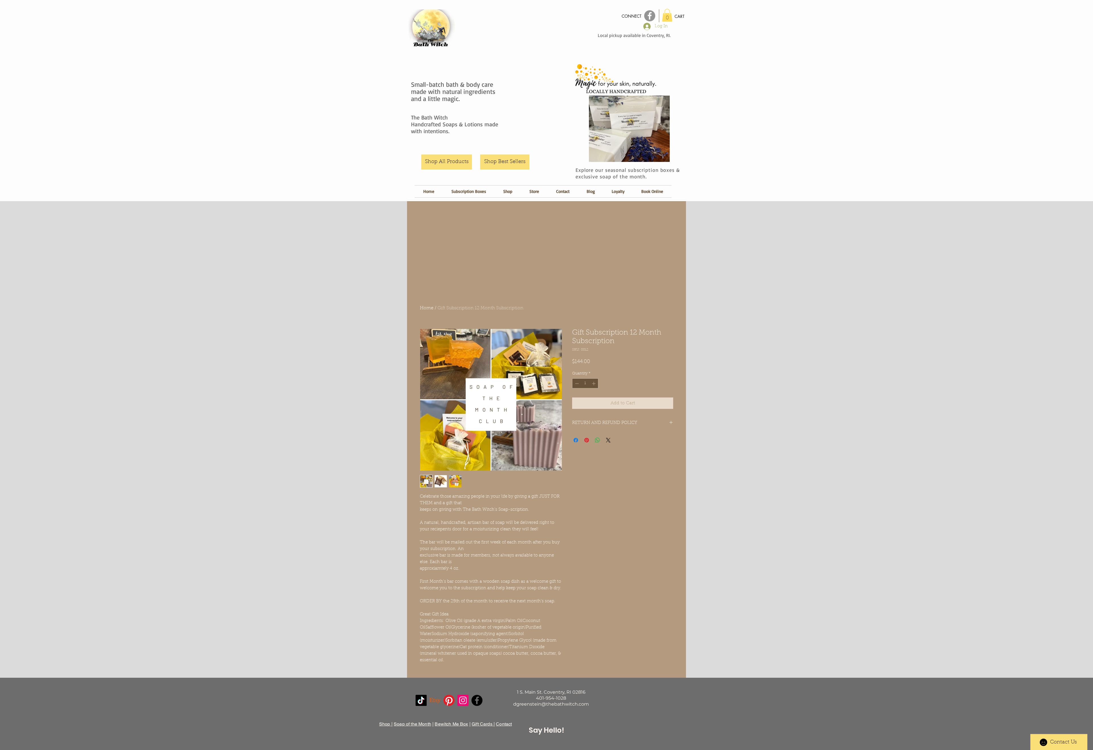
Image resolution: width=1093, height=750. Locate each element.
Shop (385, 724)
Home (426, 308)
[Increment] (594, 383)
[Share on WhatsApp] (597, 440)
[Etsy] (435, 700)
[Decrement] (576, 383)
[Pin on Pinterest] (586, 440)
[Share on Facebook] (575, 440)
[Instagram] (463, 700)
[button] (667, 15)
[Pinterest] (449, 700)
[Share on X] (608, 440)
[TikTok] (421, 700)
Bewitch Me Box (451, 724)
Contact (504, 724)
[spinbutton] (585, 383)
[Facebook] (476, 700)
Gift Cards (483, 724)
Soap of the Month (412, 724)
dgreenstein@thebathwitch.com (551, 704)
